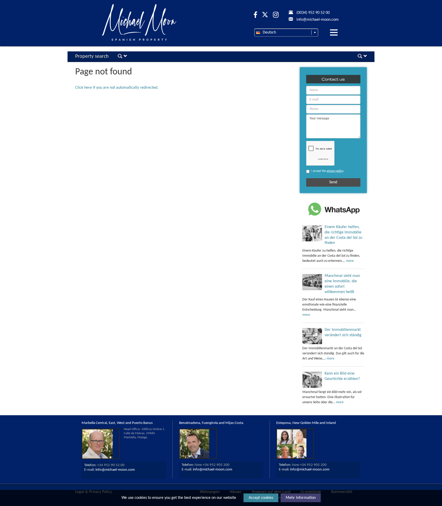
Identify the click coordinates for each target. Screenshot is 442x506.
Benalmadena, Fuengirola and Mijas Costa (211, 423)
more (350, 261)
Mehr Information (301, 498)
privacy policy (335, 171)
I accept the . (327, 171)
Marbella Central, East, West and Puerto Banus (117, 423)
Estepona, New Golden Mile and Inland (306, 423)
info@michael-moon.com (115, 470)
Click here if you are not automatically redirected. (116, 88)
